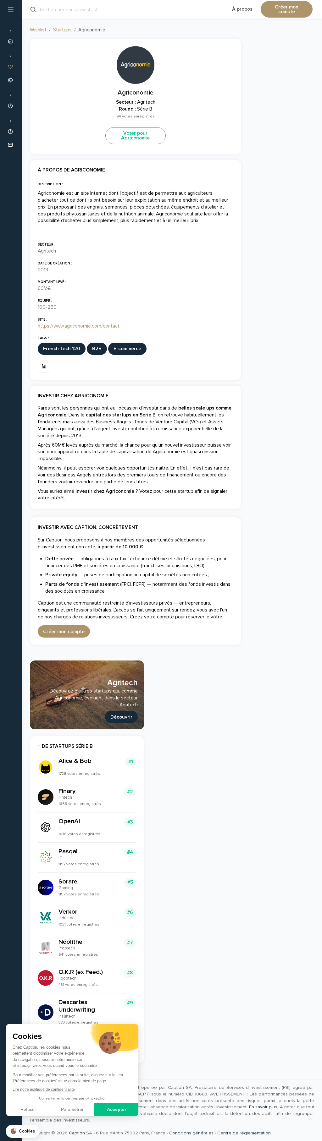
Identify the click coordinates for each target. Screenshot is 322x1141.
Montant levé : (52, 282)
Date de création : (55, 263)
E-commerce (127, 349)
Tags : (43, 338)
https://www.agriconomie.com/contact (78, 326)
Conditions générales (191, 1133)
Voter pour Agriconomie (135, 135)
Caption (77, 1133)
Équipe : (45, 301)
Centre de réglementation (244, 1133)
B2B (97, 349)
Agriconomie (135, 92)
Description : (50, 184)
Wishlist (38, 30)
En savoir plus (263, 1107)
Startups (62, 30)
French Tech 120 (61, 349)
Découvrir (121, 717)
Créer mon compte (286, 9)
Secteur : (46, 244)
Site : (42, 320)
